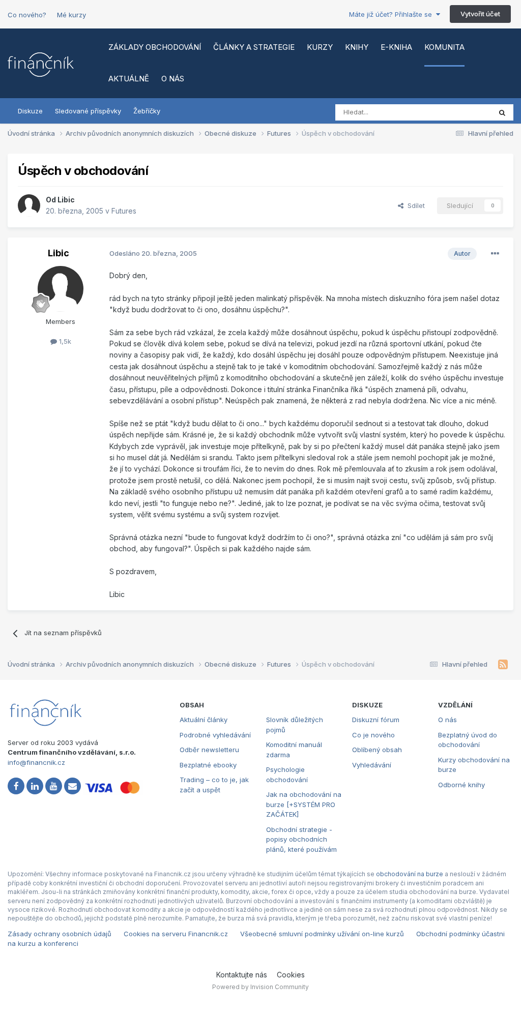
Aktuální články (203, 720)
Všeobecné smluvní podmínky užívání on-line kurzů (322, 934)
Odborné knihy (461, 785)
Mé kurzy (71, 15)
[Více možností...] (495, 254)
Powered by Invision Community (260, 987)
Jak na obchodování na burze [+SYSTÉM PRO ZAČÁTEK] (303, 804)
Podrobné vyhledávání (215, 735)
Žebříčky (146, 111)
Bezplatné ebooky (208, 765)
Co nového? (27, 15)
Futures (123, 210)
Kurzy (320, 47)
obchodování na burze (409, 874)
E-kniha (396, 47)
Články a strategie (254, 47)
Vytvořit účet (480, 14)
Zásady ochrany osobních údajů (59, 934)
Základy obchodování (154, 47)
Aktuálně (128, 78)
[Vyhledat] (502, 112)
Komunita (444, 47)
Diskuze (30, 111)
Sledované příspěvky (88, 111)
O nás (172, 78)
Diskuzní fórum (375, 720)
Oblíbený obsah (377, 750)
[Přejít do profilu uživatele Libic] (29, 205)
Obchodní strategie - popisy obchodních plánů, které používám (301, 839)
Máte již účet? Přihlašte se (392, 14)
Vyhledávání (371, 765)
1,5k (64, 341)
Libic (66, 199)
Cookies (291, 974)
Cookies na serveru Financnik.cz (176, 934)
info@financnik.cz (36, 762)
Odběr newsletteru (209, 750)
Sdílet (414, 205)
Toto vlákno (459, 112)
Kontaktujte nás (241, 974)
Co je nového (373, 735)
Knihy (356, 47)
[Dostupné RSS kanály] (503, 665)
